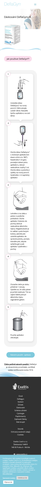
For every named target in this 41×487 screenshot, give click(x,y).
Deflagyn (20, 399)
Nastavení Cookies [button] (9, 478)
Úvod (21, 396)
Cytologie (20, 413)
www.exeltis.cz (21, 454)
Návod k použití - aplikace (20, 355)
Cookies (20, 435)
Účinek (20, 405)
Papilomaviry (20, 416)
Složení (20, 402)
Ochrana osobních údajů (20, 432)
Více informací (7, 474)
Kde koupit (20, 422)
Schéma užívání (21, 410)
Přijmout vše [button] (8, 482)
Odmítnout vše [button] (22, 478)
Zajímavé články (20, 419)
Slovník (20, 429)
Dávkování (20, 407)
